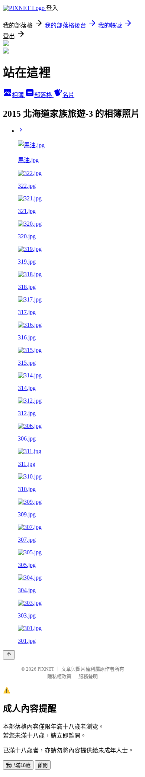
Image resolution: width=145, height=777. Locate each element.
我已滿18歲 (18, 765)
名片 (68, 95)
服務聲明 (88, 676)
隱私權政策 (59, 676)
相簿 (18, 95)
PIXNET (46, 669)
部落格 (44, 95)
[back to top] (9, 655)
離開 (43, 765)
